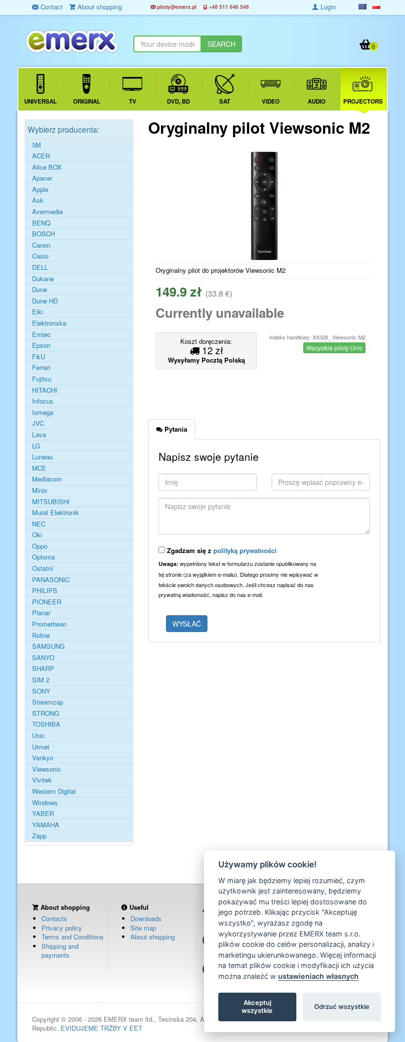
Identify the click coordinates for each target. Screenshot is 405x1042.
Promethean (49, 624)
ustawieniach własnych (318, 976)
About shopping (152, 936)
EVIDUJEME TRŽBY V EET (101, 1028)
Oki (37, 535)
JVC (38, 423)
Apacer (42, 178)
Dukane (43, 279)
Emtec (41, 334)
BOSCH (43, 234)
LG (36, 446)
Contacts (54, 918)
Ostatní (42, 568)
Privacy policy (61, 927)
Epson (41, 345)
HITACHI (44, 390)
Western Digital (54, 791)
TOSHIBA (46, 724)
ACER (41, 156)
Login (327, 6)
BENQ (41, 223)
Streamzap (47, 702)
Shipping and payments (60, 950)
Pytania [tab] (174, 429)
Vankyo (42, 758)
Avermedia (47, 212)
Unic (38, 736)
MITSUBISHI (51, 502)
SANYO (43, 658)
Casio (40, 256)
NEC (38, 524)
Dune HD (45, 301)
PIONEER (46, 602)
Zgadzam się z (221, 550)
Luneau (42, 457)
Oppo (39, 546)
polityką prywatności (245, 550)
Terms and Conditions (72, 936)
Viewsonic (46, 769)
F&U (38, 357)
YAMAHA (45, 825)
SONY (41, 691)
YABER (43, 814)
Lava (39, 435)
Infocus (42, 401)
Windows (45, 803)
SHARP (43, 668)
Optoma (43, 557)
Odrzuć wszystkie (341, 1006)
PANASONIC (51, 580)
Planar (41, 613)
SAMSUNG (48, 646)
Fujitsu (41, 379)
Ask (37, 200)
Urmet (40, 747)
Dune (39, 290)
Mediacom (47, 479)
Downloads (146, 918)
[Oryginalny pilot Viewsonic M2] (264, 205)
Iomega (42, 412)
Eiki (37, 312)
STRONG (45, 713)
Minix (39, 490)
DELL (40, 267)
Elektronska (49, 323)
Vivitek (42, 780)
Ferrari (41, 368)
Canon (41, 245)
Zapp (39, 836)
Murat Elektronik (55, 513)
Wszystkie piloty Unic (334, 347)
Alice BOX (47, 167)
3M (36, 145)
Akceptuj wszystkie (257, 1006)
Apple (40, 189)
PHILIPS (44, 591)
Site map (143, 927)
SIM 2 (40, 680)
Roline (41, 635)
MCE (39, 468)
